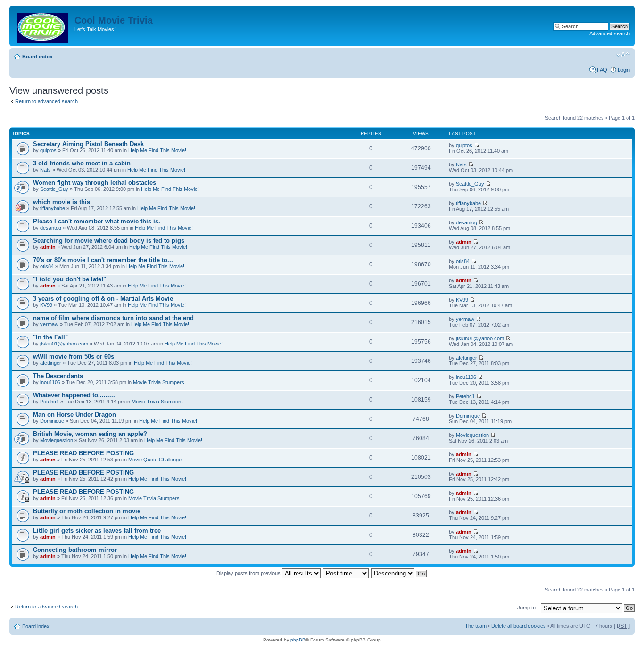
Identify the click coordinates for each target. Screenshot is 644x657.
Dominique (52, 421)
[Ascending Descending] (399, 573)
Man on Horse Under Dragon (74, 414)
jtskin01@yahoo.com (64, 343)
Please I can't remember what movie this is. (96, 221)
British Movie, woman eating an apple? (90, 433)
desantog (50, 227)
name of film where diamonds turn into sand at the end (113, 317)
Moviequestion (56, 440)
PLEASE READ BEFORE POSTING (83, 453)
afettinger (50, 363)
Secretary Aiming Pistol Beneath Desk (88, 144)
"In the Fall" (50, 337)
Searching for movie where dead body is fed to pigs (108, 240)
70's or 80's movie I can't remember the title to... (103, 259)
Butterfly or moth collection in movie (86, 511)
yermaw (49, 324)
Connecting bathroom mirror (75, 549)
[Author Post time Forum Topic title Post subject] (346, 573)
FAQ (602, 70)
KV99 (46, 305)
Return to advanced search (46, 101)
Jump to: (527, 607)
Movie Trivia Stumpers (158, 382)
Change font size (623, 54)
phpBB (297, 639)
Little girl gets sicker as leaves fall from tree (97, 530)
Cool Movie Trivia (113, 20)
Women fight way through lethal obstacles (94, 182)
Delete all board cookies (518, 626)
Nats (45, 169)
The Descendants (58, 375)
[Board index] (43, 26)
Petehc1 (49, 401)
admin (48, 247)
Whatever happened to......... (74, 395)
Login (624, 70)
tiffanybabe (52, 208)
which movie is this (61, 201)
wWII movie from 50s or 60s (73, 356)
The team (476, 626)
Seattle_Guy (54, 189)
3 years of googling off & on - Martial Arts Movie (103, 298)
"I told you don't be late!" (69, 279)
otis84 (47, 266)
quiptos (48, 150)
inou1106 (50, 382)
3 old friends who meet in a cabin (82, 163)
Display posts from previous (249, 573)
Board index (37, 56)
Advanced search (609, 33)
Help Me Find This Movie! (157, 150)
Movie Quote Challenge (155, 459)
